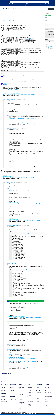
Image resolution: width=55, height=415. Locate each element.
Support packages (30, 387)
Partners (27, 3)
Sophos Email (3, 395)
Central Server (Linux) (50, 31)
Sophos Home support (48, 392)
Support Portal (28, 5)
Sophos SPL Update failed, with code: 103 (11, 89)
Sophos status (30, 395)
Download (43, 233)
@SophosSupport (24, 94)
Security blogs (30, 405)
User (53, 1)
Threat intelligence (30, 401)
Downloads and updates (31, 386)
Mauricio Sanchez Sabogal (7, 20)
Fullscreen (10, 233)
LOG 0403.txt (27, 233)
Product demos (47, 387)
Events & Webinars (37, 3)
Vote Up (3, 97)
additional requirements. (13, 312)
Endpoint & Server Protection (48, 29)
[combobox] (27, 2)
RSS (49, 41)
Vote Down (5, 97)
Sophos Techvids (30, 392)
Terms (6, 412)
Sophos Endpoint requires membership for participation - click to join (27, 413)
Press (46, 404)
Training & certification (22, 403)
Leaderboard (38, 393)
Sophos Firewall (12, 386)
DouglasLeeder (6, 170)
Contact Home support (48, 393)
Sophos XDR (3, 387)
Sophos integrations (4, 401)
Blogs (21, 3)
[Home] (5, 2)
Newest (25, 81)
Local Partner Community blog (22, 396)
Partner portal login (21, 402)
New (52, 8)
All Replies (11, 79)
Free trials (46, 386)
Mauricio (5, 84)
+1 (42, 301)
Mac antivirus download (48, 395)
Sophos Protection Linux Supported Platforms (17, 306)
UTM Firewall (12, 390)
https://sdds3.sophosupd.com (28, 38)
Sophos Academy (30, 407)
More (21, 8)
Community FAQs (38, 387)
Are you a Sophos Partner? (7, 94)
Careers (46, 405)
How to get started (39, 386)
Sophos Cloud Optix (13, 399)
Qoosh (4, 75)
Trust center (29, 404)
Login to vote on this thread (46, 17)
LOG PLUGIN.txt (26, 269)
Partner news (21, 399)
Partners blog (21, 394)
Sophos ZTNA (12, 387)
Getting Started (48, 3)
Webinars (37, 398)
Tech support (29, 396)
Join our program (21, 389)
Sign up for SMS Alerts (31, 94)
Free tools (2, 402)
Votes (22, 81)
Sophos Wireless (12, 391)
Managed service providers (21, 388)
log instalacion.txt (9, 186)
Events (46, 402)
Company (46, 401)
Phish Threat (3, 396)
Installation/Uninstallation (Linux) (49, 35)
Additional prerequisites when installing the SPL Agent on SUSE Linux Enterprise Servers (24, 118)
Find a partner (21, 386)
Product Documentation (17, 94)
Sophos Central (49, 32)
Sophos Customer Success (30, 391)
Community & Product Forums (9, 3)
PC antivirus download (48, 396)
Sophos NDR (12, 393)
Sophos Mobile (3, 390)
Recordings (38, 401)
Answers (33, 79)
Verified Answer (48, 15)
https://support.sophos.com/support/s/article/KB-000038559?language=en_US (22, 361)
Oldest (19, 81)
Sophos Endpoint (3, 386)
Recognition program (39, 392)
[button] (47, 2)
